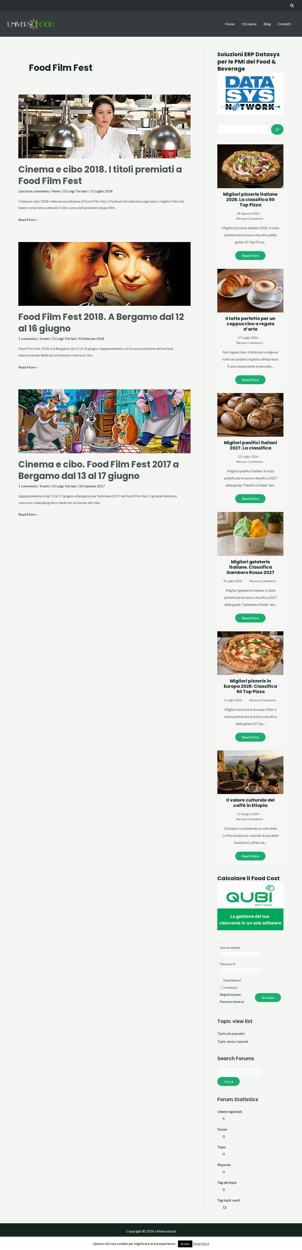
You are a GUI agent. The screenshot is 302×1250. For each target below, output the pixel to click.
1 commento (27, 338)
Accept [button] (185, 1244)
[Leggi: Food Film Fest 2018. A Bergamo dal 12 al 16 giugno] (104, 273)
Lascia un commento (33, 191)
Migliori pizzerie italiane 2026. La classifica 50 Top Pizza (250, 199)
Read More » (28, 220)
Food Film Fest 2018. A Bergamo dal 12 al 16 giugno (101, 323)
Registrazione (230, 994)
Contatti (284, 24)
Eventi (45, 338)
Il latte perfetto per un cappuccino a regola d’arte (250, 323)
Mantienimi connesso (232, 983)
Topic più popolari (231, 1033)
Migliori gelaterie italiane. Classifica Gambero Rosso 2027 (250, 567)
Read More (250, 255)
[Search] (277, 129)
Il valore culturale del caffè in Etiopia (250, 802)
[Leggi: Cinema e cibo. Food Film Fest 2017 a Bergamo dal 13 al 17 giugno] (104, 421)
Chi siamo (249, 24)
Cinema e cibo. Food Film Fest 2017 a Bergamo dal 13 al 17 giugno (98, 470)
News (56, 191)
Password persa (232, 1001)
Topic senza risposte (232, 1041)
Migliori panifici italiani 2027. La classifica (250, 445)
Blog (267, 24)
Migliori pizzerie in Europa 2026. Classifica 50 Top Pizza (250, 686)
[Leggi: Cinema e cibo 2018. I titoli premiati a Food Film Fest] (104, 126)
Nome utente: (230, 947)
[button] (292, 5)
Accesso (268, 997)
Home (230, 24)
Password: (228, 964)
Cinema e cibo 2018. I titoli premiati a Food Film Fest (100, 175)
